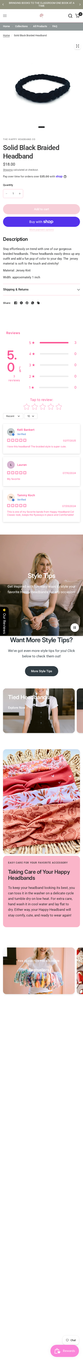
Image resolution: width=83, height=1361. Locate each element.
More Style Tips (41, 671)
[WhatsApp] (32, 302)
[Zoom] (78, 46)
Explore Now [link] (16, 707)
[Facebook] (15, 302)
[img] (16, 441)
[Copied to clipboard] (38, 302)
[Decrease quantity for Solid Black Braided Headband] (6, 193)
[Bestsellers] (39, 970)
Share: (7, 303)
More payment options (41, 229)
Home (6, 26)
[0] (77, 16)
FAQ (54, 26)
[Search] (70, 16)
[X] (21, 302)
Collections (21, 26)
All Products (40, 26)
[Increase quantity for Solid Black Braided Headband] (20, 193)
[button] (53, 342)
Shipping (8, 169)
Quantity (8, 184)
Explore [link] (38, 979)
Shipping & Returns (16, 289)
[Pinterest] (27, 302)
